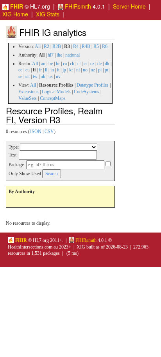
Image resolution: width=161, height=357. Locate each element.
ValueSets (27, 98)
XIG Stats (47, 14)
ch (72, 63)
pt (106, 70)
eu (27, 70)
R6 (104, 46)
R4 (76, 46)
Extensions (28, 91)
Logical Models (56, 91)
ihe (59, 55)
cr (85, 63)
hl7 (51, 55)
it (58, 70)
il (46, 70)
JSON (35, 131)
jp (64, 70)
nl (78, 70)
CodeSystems (86, 91)
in (52, 70)
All (38, 46)
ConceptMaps (53, 98)
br (58, 63)
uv (58, 76)
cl (78, 63)
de (99, 63)
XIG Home (15, 14)
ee (20, 70)
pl (100, 70)
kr (71, 70)
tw (35, 76)
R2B (56, 46)
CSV (49, 131)
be (50, 63)
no (85, 70)
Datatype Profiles (93, 85)
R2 (46, 46)
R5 (96, 46)
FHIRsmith (77, 6)
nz (93, 70)
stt (27, 76)
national (72, 55)
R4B (86, 46)
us (50, 76)
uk (43, 76)
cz (92, 63)
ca (65, 63)
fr (40, 70)
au (43, 63)
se (20, 76)
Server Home (129, 6)
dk (107, 63)
